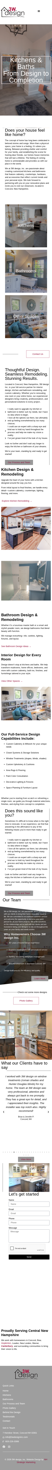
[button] (39, 11)
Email (11, 1209)
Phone (11, 1218)
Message (13, 1228)
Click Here (26, 240)
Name (11, 1200)
